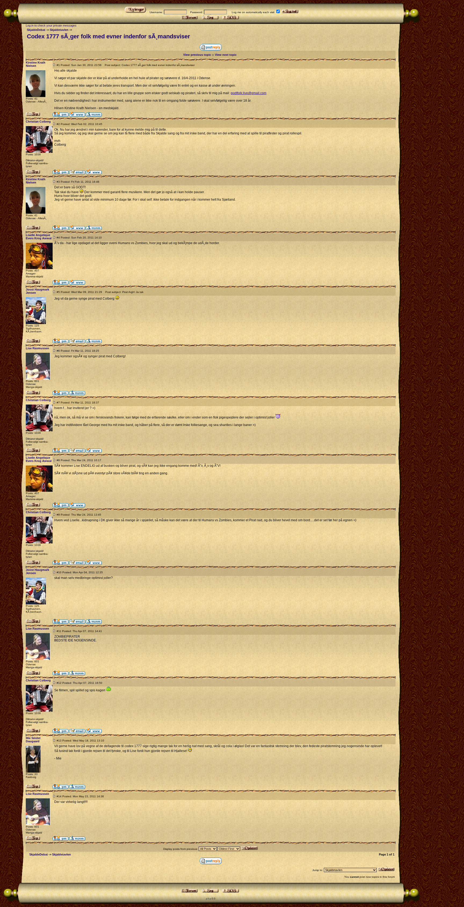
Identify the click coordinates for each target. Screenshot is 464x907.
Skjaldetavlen (59, 29)
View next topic (226, 54)
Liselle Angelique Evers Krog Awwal (39, 236)
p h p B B (210, 898)
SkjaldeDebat (36, 29)
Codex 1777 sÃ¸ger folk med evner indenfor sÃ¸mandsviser (108, 36)
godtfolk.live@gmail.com (248, 93)
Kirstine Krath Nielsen (35, 64)
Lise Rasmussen (37, 348)
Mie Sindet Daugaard (33, 739)
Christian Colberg (38, 121)
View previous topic (197, 54)
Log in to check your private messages (51, 25)
